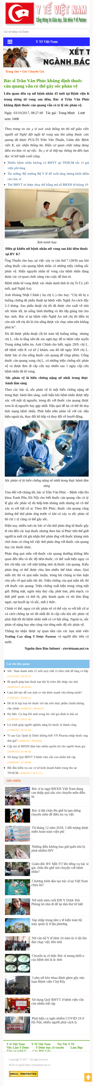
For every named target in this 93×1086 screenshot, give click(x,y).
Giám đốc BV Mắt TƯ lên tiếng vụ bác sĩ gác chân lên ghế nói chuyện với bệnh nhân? (59, 867)
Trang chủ (12, 71)
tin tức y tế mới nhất (36, 129)
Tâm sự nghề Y (16, 1051)
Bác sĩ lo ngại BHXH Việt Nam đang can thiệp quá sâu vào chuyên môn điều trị (58, 792)
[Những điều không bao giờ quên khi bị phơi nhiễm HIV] (17, 857)
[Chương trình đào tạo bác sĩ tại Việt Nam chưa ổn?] (17, 894)
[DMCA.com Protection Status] (23, 1076)
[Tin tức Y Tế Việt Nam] (46, 25)
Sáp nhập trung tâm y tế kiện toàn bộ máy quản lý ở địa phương (56, 922)
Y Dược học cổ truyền (50, 1047)
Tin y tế (43, 150)
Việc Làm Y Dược (17, 1047)
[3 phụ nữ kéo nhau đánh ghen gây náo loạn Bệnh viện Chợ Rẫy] (17, 993)
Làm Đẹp (77, 1047)
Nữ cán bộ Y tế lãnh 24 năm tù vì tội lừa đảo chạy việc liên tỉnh (59, 940)
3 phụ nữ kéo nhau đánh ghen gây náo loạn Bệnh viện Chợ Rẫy (57, 979)
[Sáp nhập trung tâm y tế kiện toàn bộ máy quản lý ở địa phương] (17, 932)
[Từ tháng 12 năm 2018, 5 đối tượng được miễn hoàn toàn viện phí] (17, 840)
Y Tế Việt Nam (41, 1044)
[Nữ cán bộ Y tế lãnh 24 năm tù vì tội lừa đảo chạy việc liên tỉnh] (17, 949)
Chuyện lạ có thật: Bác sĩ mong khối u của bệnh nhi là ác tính (57, 957)
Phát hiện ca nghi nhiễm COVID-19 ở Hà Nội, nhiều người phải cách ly (57, 1020)
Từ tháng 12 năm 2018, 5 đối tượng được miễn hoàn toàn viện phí (59, 829)
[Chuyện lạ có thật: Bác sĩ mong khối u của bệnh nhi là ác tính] (17, 971)
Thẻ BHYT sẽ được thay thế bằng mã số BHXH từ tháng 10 (48, 184)
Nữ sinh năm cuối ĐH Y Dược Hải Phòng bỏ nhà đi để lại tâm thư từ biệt (57, 902)
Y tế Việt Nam (15, 1044)
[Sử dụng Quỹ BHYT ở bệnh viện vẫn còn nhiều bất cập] (17, 1012)
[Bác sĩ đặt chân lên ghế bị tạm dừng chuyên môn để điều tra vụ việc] (17, 821)
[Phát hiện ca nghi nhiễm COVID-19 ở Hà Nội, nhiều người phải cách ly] (17, 1032)
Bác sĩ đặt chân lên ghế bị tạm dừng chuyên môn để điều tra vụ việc (56, 812)
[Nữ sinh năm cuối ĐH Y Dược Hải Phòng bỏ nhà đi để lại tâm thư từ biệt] (17, 914)
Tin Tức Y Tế (65, 1044)
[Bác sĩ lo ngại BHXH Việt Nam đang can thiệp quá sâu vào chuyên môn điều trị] (17, 804)
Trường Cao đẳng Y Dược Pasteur (30, 636)
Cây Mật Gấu (42, 1051)
